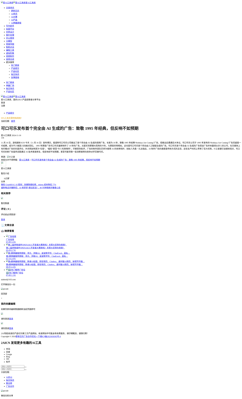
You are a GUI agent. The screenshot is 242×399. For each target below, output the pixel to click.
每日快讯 (15, 74)
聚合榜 (9, 383)
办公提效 (10, 38)
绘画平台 (10, 29)
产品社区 (15, 71)
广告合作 (28, 336)
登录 (3, 219)
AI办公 (9, 377)
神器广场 (10, 85)
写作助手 (10, 26)
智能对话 (10, 47)
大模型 (9, 41)
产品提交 (15, 68)
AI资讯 (14, 14)
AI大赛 (14, 17)
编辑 (13, 303)
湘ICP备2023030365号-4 (50, 336)
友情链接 (15, 77)
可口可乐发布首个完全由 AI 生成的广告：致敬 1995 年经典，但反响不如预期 (65, 160)
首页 (13, 121)
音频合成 (10, 59)
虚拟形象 (10, 53)
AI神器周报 (16, 23)
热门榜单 (15, 65)
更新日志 (15, 11)
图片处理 (10, 35)
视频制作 (10, 56)
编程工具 (10, 50)
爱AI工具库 (24, 160)
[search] (25, 369)
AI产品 (14, 20)
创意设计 (10, 32)
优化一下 (36, 336)
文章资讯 (10, 8)
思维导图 (10, 44)
